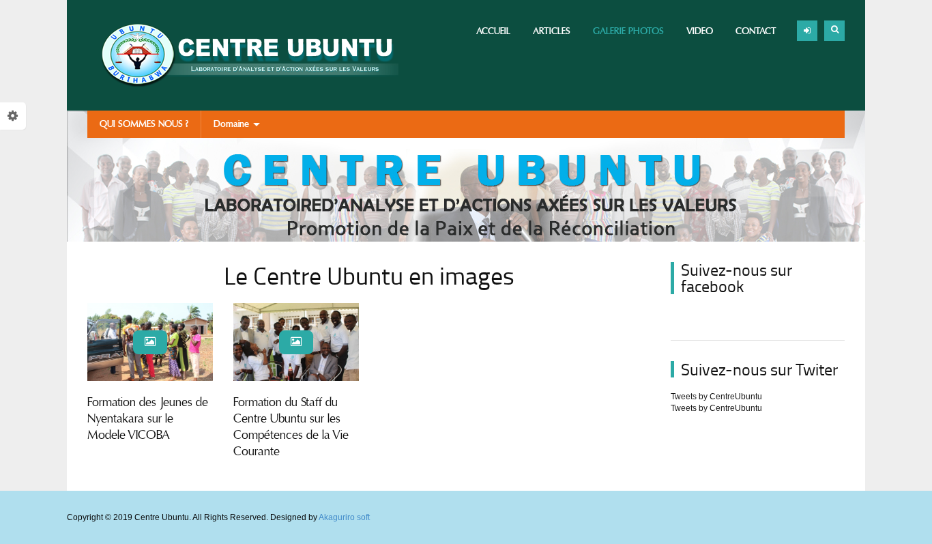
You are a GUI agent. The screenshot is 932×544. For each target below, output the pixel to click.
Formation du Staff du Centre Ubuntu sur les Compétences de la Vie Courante (291, 427)
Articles (551, 31)
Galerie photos (628, 31)
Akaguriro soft (344, 517)
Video (699, 31)
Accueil (493, 31)
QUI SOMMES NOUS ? (144, 124)
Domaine (233, 124)
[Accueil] (242, 55)
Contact (756, 31)
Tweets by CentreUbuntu (716, 396)
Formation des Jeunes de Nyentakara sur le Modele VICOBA (147, 419)
